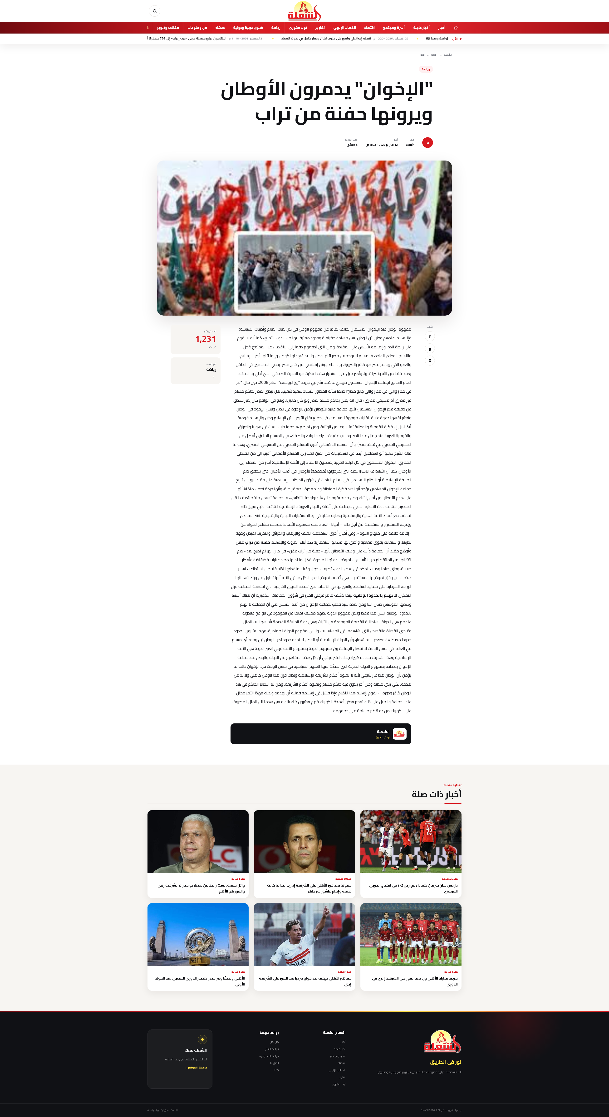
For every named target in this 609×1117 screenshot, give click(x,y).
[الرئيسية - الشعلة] (304, 10)
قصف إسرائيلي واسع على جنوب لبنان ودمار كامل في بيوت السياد (397, 38)
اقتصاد (369, 27)
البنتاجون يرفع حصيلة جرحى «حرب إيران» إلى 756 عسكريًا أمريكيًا (253, 38)
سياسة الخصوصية (269, 1056)
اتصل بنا (274, 1063)
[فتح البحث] (154, 11)
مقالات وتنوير (168, 27)
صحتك (220, 27)
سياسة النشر (272, 1049)
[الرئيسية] (456, 27)
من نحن (274, 1041)
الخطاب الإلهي (344, 27)
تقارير (320, 27)
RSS (276, 1070)
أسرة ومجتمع (394, 27)
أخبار (442, 27)
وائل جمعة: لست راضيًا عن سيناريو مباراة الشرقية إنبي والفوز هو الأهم (201, 888)
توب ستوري (298, 27)
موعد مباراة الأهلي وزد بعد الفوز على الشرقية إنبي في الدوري (415, 981)
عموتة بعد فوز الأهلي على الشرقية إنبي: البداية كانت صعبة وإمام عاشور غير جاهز (309, 888)
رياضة (275, 27)
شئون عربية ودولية (248, 27)
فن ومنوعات (197, 27)
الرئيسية (448, 54)
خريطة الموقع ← (195, 1067)
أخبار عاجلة (421, 27)
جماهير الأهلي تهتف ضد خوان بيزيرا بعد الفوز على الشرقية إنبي (305, 981)
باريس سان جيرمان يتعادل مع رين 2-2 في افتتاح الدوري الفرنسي (413, 888)
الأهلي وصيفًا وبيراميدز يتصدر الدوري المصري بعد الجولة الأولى (200, 981)
